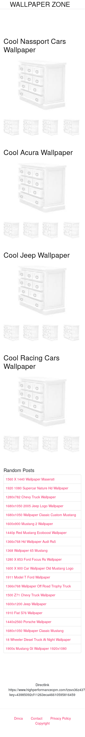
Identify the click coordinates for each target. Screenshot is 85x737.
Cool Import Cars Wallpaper (51, 128)
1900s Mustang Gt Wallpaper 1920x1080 (36, 648)
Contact (36, 718)
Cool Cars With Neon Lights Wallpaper (71, 230)
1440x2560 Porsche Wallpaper (28, 621)
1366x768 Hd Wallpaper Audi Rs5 (31, 541)
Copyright (42, 723)
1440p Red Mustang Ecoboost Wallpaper (36, 532)
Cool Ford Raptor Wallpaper (51, 230)
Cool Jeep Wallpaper (37, 255)
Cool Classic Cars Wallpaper (31, 230)
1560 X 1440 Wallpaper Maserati (30, 479)
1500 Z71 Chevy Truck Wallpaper (30, 595)
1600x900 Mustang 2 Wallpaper (29, 523)
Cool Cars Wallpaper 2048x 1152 (31, 126)
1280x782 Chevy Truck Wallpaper (31, 497)
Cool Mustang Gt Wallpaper (31, 444)
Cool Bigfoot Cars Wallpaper (31, 333)
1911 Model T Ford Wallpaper (28, 577)
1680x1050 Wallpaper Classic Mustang (35, 630)
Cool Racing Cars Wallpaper (32, 361)
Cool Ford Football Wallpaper (12, 444)
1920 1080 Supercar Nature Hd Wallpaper (37, 488)
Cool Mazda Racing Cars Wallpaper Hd (71, 329)
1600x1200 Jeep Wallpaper (26, 603)
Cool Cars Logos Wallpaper (51, 333)
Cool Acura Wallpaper (38, 152)
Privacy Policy (60, 718)
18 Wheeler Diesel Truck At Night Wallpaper (38, 639)
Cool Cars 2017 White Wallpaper (71, 446)
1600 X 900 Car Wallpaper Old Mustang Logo (39, 568)
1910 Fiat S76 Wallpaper (24, 612)
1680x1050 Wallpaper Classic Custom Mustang (41, 514)
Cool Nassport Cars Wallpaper (35, 45)
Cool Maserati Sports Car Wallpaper (51, 442)
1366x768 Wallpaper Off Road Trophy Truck (38, 586)
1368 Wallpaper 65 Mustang (27, 550)
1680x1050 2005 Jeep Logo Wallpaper (34, 505)
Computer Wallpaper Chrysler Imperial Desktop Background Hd (14, 122)
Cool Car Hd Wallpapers (13, 232)
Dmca (18, 718)
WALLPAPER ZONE (40, 4)
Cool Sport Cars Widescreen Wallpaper (13, 331)
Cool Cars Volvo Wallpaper (71, 130)
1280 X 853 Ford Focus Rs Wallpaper (34, 559)
